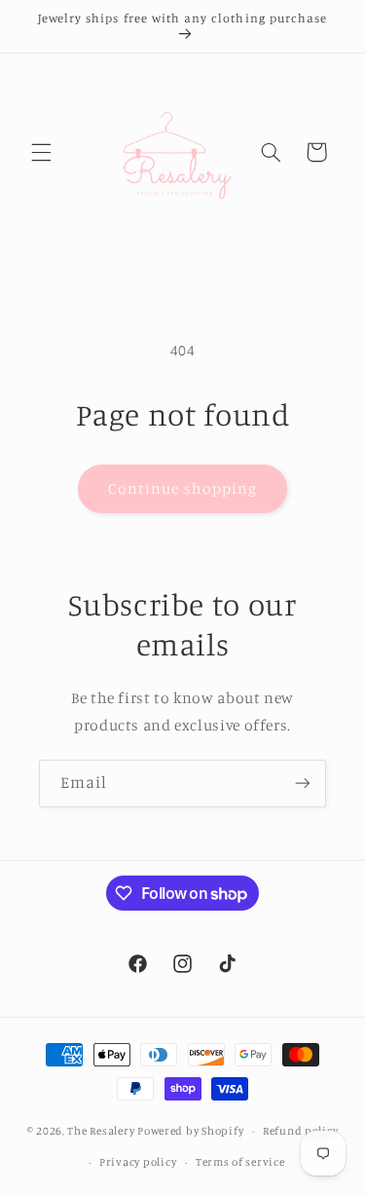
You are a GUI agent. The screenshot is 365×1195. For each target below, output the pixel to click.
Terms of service (240, 1162)
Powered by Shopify (190, 1131)
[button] (40, 152)
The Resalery (100, 1131)
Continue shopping (182, 488)
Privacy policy (137, 1162)
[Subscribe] (302, 783)
